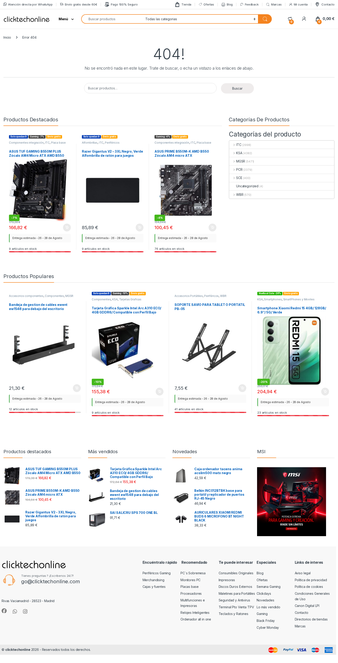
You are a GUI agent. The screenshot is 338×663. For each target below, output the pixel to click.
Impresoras (227, 580)
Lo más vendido (268, 607)
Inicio (7, 37)
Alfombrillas (89, 142)
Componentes (54, 296)
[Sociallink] (4, 610)
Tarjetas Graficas (130, 299)
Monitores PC (190, 580)
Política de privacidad (311, 580)
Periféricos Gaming (157, 573)
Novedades (265, 600)
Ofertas (208, 4)
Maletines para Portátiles (237, 593)
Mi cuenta (301, 4)
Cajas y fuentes (154, 587)
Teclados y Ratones (233, 614)
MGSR (240, 161)
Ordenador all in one (195, 619)
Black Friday (266, 621)
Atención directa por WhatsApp (30, 4)
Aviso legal (303, 573)
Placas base (189, 587)
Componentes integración (26, 142)
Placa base (58, 142)
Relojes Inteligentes (194, 613)
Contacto (328, 4)
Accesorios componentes (26, 296)
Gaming (262, 614)
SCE (239, 178)
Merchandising (153, 580)
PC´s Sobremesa (193, 573)
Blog (230, 4)
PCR (239, 169)
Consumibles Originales (236, 573)
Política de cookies (309, 587)
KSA (239, 153)
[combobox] (112, 19)
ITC (47, 142)
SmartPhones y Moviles (299, 299)
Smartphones (273, 299)
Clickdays (264, 593)
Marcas (276, 4)
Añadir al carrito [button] (66, 227)
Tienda (186, 4)
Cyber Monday (268, 627)
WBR (239, 194)
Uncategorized (247, 186)
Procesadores (191, 593)
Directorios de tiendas (311, 619)
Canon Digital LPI (307, 606)
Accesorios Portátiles (189, 296)
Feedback (252, 4)
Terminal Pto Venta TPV (236, 607)
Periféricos (112, 142)
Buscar (237, 88)
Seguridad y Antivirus (234, 600)
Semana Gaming (269, 587)
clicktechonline (17, 650)
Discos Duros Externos (235, 587)
